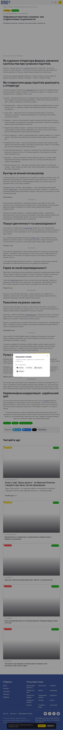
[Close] (47, 355)
